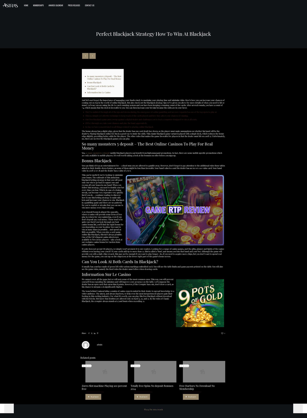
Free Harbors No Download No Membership (197, 387)
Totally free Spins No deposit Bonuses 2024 (152, 387)
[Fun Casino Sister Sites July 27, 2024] (300, 408)
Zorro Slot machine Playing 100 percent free (104, 387)
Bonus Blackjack (94, 82)
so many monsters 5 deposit (98, 153)
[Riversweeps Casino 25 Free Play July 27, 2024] (7, 408)
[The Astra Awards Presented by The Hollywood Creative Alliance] (10, 5)
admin (99, 344)
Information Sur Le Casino (99, 92)
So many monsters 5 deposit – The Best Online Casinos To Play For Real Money (104, 77)
